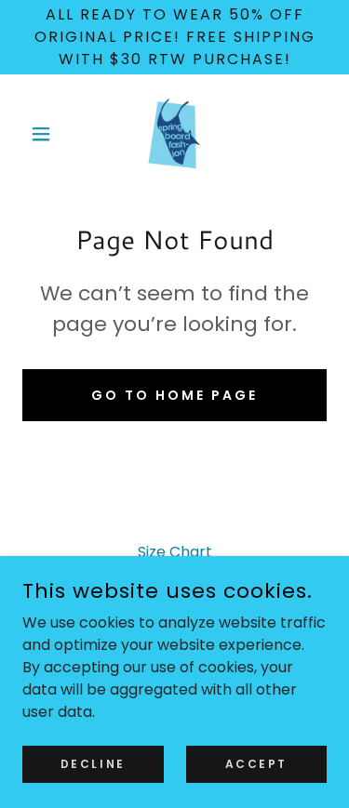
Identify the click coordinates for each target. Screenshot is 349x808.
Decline (93, 763)
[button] (45, 133)
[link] (175, 134)
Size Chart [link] (175, 552)
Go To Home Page (174, 395)
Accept (256, 763)
